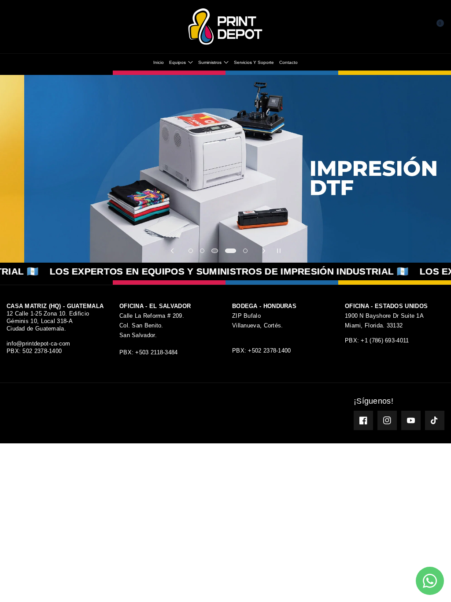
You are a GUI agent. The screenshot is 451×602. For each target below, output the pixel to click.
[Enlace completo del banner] (225, 169)
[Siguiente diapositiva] (263, 250)
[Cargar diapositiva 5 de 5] (245, 251)
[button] (14, 26)
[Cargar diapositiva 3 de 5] (213, 251)
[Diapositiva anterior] (172, 250)
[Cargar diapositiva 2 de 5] (202, 251)
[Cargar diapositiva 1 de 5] (190, 251)
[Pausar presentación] (278, 250)
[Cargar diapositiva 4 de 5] (229, 251)
